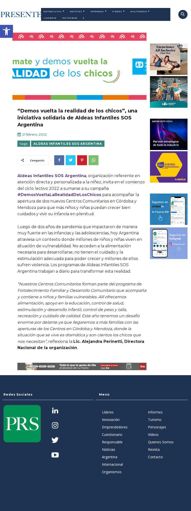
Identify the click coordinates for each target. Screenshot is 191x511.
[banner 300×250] (169, 91)
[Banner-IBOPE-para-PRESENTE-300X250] (169, 134)
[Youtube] (55, 455)
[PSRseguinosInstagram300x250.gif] (169, 243)
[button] (6, 31)
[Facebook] (59, 160)
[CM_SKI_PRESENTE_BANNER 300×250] (169, 59)
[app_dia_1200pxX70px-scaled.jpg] (81, 366)
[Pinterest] (82, 160)
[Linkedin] (55, 411)
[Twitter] (71, 160)
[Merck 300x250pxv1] (169, 167)
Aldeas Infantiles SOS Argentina (68, 144)
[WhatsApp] (93, 160)
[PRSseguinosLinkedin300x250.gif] (169, 209)
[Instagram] (55, 426)
